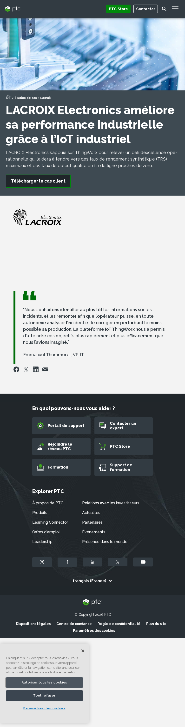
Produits (39, 512)
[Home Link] (8, 98)
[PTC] (92, 602)
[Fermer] (83, 651)
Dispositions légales (33, 624)
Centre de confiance (74, 624)
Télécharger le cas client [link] (38, 181)
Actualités (91, 512)
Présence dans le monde (104, 541)
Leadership (42, 541)
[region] (44, 683)
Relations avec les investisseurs (110, 503)
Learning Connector (50, 522)
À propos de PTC (47, 503)
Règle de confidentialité (119, 624)
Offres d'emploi (45, 532)
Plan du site (156, 624)
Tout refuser (44, 695)
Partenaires (92, 522)
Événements (93, 532)
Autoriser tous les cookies (44, 682)
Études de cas (25, 98)
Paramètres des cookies (94, 630)
